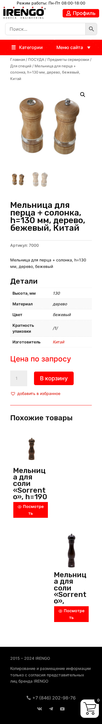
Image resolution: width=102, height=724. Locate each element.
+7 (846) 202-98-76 (54, 698)
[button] (31, 47)
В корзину (54, 378)
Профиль (84, 13)
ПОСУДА (36, 59)
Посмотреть (33, 510)
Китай (58, 341)
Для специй (20, 66)
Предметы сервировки (68, 59)
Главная (17, 59)
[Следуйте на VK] (39, 708)
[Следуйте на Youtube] (62, 708)
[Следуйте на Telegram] (51, 708)
